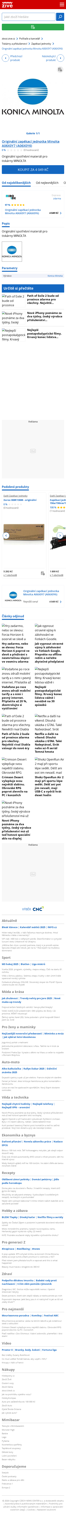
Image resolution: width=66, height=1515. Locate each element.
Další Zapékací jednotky (15, 495)
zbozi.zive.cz (8, 38)
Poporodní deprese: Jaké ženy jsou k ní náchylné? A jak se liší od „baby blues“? (32, 1300)
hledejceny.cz (8, 1375)
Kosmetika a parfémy (12, 1444)
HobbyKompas (9, 1398)
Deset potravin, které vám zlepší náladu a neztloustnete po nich (32, 1295)
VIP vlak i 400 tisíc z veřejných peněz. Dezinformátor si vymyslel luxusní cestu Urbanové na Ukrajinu (32, 940)
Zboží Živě (6, 1379)
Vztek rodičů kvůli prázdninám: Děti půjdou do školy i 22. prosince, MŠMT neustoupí (29, 1012)
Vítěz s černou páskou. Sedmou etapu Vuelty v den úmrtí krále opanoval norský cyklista (31, 977)
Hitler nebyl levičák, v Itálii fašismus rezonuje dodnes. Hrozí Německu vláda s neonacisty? (30, 933)
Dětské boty (7, 1452)
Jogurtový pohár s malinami (15, 1042)
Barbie (5, 1433)
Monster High (8, 1429)
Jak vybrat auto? (9, 1412)
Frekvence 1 (7, 1483)
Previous (6, 536)
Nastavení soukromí (46, 1509)
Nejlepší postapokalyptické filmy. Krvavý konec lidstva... (44, 333)
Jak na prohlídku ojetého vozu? (16, 1394)
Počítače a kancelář (29, 38)
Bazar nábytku (8, 1459)
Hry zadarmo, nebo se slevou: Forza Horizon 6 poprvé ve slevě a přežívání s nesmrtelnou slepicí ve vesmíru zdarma (16, 652)
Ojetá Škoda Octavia (11, 1409)
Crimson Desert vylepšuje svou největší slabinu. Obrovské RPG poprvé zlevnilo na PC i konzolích (14, 786)
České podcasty (9, 1476)
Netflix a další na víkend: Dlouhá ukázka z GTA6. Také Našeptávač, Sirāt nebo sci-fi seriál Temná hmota (48, 743)
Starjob (5, 1472)
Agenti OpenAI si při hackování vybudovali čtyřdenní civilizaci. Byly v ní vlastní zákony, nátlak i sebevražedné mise (31, 1120)
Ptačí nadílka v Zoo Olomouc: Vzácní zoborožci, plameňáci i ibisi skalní (32, 1334)
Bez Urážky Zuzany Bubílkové (16, 1355)
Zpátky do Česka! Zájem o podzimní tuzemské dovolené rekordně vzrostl (33, 1223)
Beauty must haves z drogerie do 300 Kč (20, 1266)
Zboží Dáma (7, 1386)
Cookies (31, 1509)
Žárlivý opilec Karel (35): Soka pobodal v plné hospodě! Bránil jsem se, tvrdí (31, 1018)
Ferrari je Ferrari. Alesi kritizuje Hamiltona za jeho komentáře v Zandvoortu (31, 1082)
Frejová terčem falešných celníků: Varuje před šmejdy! (27, 1007)
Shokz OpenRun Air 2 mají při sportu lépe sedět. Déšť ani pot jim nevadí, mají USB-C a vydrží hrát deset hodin (49, 786)
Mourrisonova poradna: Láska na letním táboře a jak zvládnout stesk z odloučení (32, 1322)
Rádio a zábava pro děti (13, 1480)
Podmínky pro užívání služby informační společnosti (33, 1505)
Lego (4, 1437)
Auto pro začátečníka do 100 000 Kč (18, 1401)
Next (60, 536)
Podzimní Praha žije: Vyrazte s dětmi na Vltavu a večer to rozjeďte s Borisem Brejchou (33, 1053)
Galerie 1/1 (33, 133)
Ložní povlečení (9, 1455)
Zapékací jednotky (41, 43)
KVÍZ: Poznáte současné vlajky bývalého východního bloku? (30, 1235)
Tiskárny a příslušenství (14, 43)
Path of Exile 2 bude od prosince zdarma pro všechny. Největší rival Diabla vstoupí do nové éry (16, 741)
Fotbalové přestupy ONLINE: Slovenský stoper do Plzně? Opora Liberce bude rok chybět (32, 983)
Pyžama (5, 1441)
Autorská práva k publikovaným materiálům (26, 1503)
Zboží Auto (7, 1405)
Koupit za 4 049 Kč (33, 169)
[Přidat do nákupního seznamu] (60, 69)
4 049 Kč (53, 213)
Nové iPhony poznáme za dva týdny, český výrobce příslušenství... (44, 316)
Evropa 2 (6, 1487)
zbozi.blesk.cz (8, 1390)
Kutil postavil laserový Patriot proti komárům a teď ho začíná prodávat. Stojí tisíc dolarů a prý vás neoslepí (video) (30, 1126)
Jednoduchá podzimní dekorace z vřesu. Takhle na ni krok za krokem (30, 1047)
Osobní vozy (8, 1383)
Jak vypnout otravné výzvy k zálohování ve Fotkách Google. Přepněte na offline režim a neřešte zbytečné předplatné (49, 652)
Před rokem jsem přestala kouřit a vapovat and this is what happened (30, 1261)
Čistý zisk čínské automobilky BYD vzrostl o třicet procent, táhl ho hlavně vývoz (33, 1158)
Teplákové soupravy (11, 1448)
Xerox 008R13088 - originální (19, 500)
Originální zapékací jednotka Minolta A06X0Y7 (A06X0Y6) (30, 143)
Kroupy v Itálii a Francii (12, 1362)
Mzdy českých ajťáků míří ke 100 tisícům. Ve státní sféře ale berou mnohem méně (32, 1164)
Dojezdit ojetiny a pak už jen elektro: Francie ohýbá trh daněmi (31, 1077)
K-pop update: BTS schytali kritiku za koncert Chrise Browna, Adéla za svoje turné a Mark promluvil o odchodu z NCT (30, 1255)
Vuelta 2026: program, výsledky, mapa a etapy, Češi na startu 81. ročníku (32, 970)
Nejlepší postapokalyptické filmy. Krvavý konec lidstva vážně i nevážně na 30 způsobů (48, 696)
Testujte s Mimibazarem (13, 1426)
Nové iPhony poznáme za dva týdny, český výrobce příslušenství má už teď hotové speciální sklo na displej (16, 829)
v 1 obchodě (10, 575)
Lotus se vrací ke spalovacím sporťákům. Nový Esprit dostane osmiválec (31, 1088)
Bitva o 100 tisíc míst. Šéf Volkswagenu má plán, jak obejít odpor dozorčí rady (32, 1151)
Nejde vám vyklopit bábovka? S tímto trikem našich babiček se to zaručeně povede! (32, 1202)
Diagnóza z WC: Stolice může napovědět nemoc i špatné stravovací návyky (28, 1290)
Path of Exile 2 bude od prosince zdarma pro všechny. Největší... (43, 299)
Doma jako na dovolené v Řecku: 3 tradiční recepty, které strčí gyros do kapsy (31, 1189)
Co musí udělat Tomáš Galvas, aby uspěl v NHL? (24, 1358)
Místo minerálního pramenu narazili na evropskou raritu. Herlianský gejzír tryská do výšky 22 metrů (29, 1230)
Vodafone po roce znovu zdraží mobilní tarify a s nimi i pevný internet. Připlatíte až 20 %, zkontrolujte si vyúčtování (16, 697)
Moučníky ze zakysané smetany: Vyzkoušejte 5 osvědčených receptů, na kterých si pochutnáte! (30, 1196)
